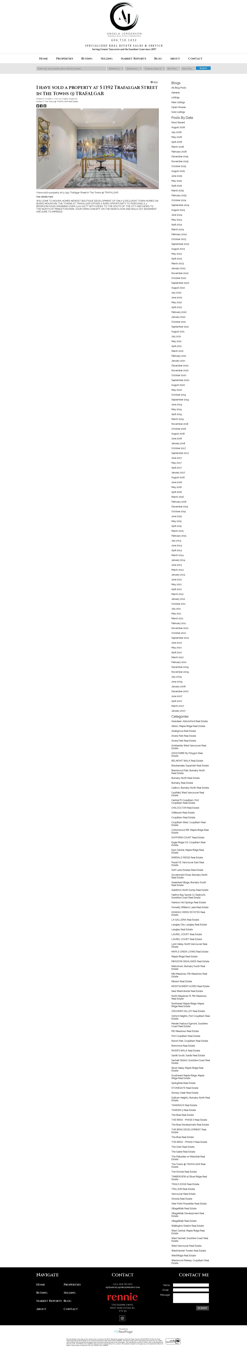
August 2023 (178, 249)
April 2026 (176, 142)
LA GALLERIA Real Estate (185, 919)
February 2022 (179, 312)
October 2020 (178, 375)
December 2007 (180, 691)
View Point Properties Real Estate (189, 1203)
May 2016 (176, 487)
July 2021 (176, 336)
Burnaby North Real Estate (185, 778)
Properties (72, 1285)
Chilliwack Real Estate (183, 812)
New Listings (178, 102)
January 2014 (178, 560)
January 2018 (178, 443)
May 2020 (176, 390)
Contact (195, 58)
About (41, 1309)
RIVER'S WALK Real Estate (185, 1050)
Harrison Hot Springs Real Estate (188, 902)
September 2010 (180, 638)
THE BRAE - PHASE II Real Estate (189, 1119)
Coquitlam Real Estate (183, 817)
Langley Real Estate (182, 929)
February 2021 (178, 356)
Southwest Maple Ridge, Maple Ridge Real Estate (187, 1077)
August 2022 (178, 287)
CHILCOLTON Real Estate (185, 807)
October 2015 (178, 511)
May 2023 (176, 253)
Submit (202, 1308)
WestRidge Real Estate (183, 1255)
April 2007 (176, 701)
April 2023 (176, 258)
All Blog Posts (178, 87)
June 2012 (176, 579)
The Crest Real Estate (182, 1146)
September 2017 (180, 453)
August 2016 (178, 477)
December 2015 (179, 506)
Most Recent (178, 122)
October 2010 (178, 633)
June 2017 (176, 458)
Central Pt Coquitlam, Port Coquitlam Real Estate (185, 801)
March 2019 (177, 419)
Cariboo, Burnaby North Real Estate (190, 787)
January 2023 (178, 268)
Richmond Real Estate (183, 1045)
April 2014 (176, 550)
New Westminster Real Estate (187, 991)
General (175, 92)
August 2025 (178, 171)
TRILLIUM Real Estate (183, 1189)
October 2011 (178, 603)
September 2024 (180, 205)
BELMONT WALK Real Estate (187, 760)
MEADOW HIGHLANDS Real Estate (190, 961)
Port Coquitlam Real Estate (185, 1036)
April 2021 (176, 346)
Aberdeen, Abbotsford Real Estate (189, 721)
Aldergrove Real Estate (183, 731)
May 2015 (176, 521)
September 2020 (180, 380)
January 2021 (178, 360)
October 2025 (178, 166)
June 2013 (176, 565)
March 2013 (177, 569)
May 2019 (176, 409)
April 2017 (176, 467)
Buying (41, 1293)
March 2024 (177, 229)
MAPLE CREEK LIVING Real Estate (189, 951)
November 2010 (179, 628)
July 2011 (176, 608)
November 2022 (180, 273)
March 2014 (177, 555)
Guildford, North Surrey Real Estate (189, 890)
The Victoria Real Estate (184, 1171)
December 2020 (180, 365)
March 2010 (177, 657)
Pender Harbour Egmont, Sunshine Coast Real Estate (189, 1025)
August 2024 (178, 210)
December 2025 (179, 156)
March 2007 (177, 706)
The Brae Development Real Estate (190, 1124)
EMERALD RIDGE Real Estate (187, 857)
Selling (70, 1293)
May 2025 (176, 180)
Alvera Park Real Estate (183, 735)
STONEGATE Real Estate (184, 1088)
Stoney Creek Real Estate (184, 1092)
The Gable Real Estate (183, 1151)
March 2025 (177, 190)
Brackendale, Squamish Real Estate (190, 765)
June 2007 (176, 696)
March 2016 (177, 497)
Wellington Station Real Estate (187, 1225)
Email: (166, 1290)
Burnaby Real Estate (182, 783)
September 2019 (180, 399)
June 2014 (176, 545)
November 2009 (180, 672)
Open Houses (178, 107)
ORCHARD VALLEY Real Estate (188, 1011)
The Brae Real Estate (182, 1115)
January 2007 (178, 710)
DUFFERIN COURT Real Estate (187, 837)
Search (203, 68)
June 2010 (176, 642)
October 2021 (178, 321)
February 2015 (178, 535)
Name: (166, 1285)
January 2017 (178, 472)
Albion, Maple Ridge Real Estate (188, 726)
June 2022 (176, 297)
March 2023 (177, 263)
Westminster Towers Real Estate (188, 1250)
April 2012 (176, 589)
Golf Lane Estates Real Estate (187, 870)
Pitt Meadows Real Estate (185, 1031)
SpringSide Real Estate (183, 1083)
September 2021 (180, 326)
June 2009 (176, 681)
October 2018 (178, 428)
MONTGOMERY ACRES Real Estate (190, 986)
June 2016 (176, 482)
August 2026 (178, 127)
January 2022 (178, 317)
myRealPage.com (123, 1332)
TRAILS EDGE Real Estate (185, 1184)
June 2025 (176, 176)
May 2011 (176, 613)
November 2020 (180, 370)
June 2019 (176, 404)
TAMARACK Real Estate (184, 1105)
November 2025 (180, 161)
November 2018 (179, 424)
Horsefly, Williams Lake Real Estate (189, 907)
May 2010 (176, 647)
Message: (165, 1295)
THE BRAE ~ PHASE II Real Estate (189, 1142)
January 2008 (178, 686)
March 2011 (177, 618)
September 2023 (180, 244)
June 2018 (176, 438)
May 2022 (176, 302)
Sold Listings (178, 112)
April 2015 (176, 526)
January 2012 (178, 599)
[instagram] (122, 1318)
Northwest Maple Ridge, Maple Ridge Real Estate (187, 1005)
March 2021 (177, 351)
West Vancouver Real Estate (186, 1245)
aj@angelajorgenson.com (122, 1287)
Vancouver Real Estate (183, 1194)
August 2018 (178, 433)
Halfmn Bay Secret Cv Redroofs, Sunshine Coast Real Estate (188, 896)
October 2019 (178, 394)
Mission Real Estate (181, 981)
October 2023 (178, 239)
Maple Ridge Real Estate (184, 956)
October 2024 (178, 200)
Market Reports (133, 58)
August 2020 (178, 385)
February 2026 (179, 151)
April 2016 (176, 492)
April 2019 (176, 414)
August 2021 (178, 331)
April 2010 (176, 652)
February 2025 (179, 195)
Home (43, 58)
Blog (158, 58)
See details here (44, 196)
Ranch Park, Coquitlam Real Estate (189, 1041)
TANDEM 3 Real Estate (183, 1110)
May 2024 (176, 219)
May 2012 (176, 584)
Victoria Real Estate (181, 1198)
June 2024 (176, 215)
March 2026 (177, 146)
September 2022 (180, 283)
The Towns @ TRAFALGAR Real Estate (61, 101)
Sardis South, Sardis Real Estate (188, 1055)
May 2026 (176, 137)
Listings (175, 97)
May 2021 (176, 341)
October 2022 (178, 278)
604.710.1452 (124, 40)
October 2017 (178, 448)
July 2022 (176, 292)
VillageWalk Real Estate (183, 1208)
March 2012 (177, 594)
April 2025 (176, 185)
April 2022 (176, 307)
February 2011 (178, 623)
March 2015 (177, 531)
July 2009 (176, 676)
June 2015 (176, 516)
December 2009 (180, 667)
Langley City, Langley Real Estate (189, 924)
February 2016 (178, 501)
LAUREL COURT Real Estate (186, 934)
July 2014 (176, 540)
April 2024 (176, 224)
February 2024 (179, 234)
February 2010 (178, 662)
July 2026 (176, 132)
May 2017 (176, 462)
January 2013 (178, 574)
